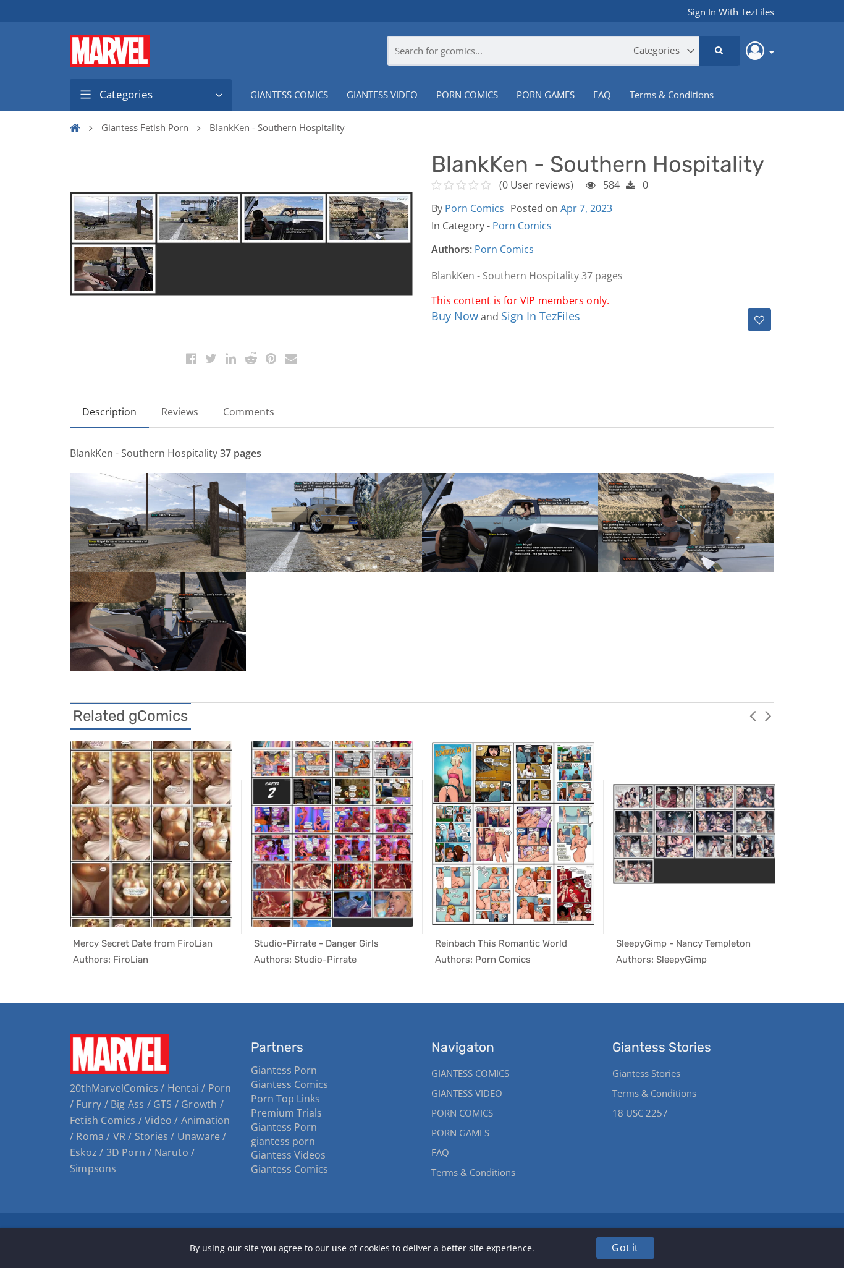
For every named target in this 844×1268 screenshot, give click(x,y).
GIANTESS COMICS (289, 94)
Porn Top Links (285, 1098)
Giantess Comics (289, 1084)
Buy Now (454, 315)
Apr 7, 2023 (586, 208)
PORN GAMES (546, 94)
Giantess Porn (284, 1070)
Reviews (179, 412)
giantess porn (283, 1141)
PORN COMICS (467, 94)
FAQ (602, 94)
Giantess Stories (646, 1073)
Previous (752, 715)
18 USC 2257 (640, 1113)
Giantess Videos (288, 1155)
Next (768, 715)
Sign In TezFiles (540, 315)
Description (109, 412)
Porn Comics (474, 208)
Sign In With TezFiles (731, 12)
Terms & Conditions (672, 94)
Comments (248, 412)
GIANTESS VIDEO (382, 94)
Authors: (451, 249)
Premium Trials (286, 1113)
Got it (625, 1247)
